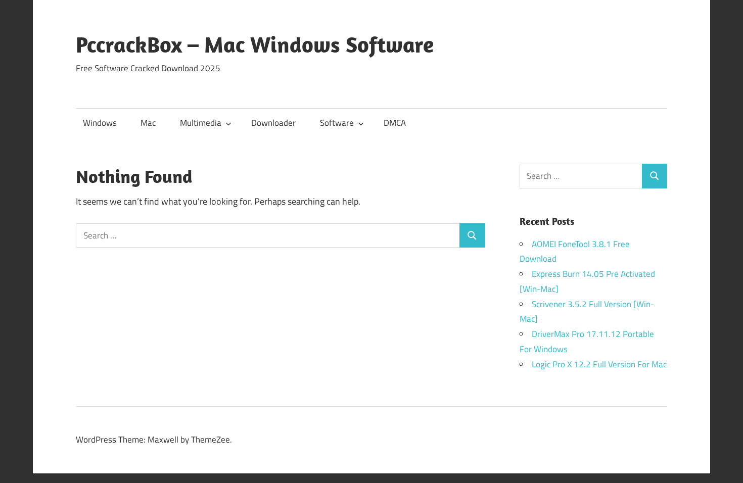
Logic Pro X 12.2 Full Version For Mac (599, 364)
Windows (100, 122)
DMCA (395, 122)
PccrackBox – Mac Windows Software (255, 44)
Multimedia (200, 122)
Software (337, 122)
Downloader (273, 122)
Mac (148, 122)
